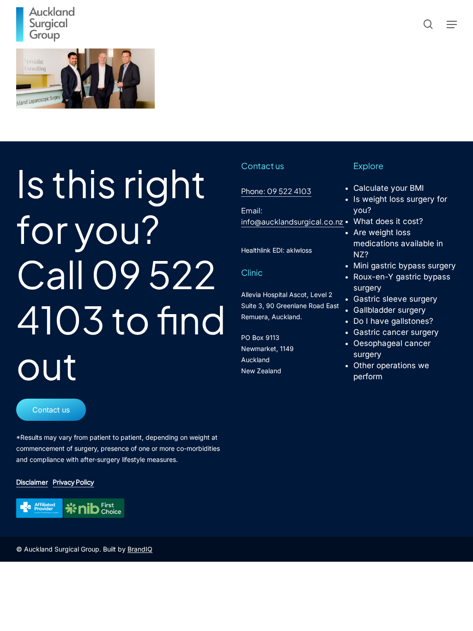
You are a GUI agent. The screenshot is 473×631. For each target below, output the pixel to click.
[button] (452, 24)
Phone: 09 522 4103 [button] (276, 191)
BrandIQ (139, 549)
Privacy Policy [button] (73, 482)
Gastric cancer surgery (396, 332)
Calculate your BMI (388, 188)
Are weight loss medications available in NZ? (398, 243)
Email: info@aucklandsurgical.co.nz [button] (292, 216)
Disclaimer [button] (32, 482)
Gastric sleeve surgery (395, 298)
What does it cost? (388, 221)
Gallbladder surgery (389, 310)
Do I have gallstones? (393, 321)
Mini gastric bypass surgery (404, 265)
